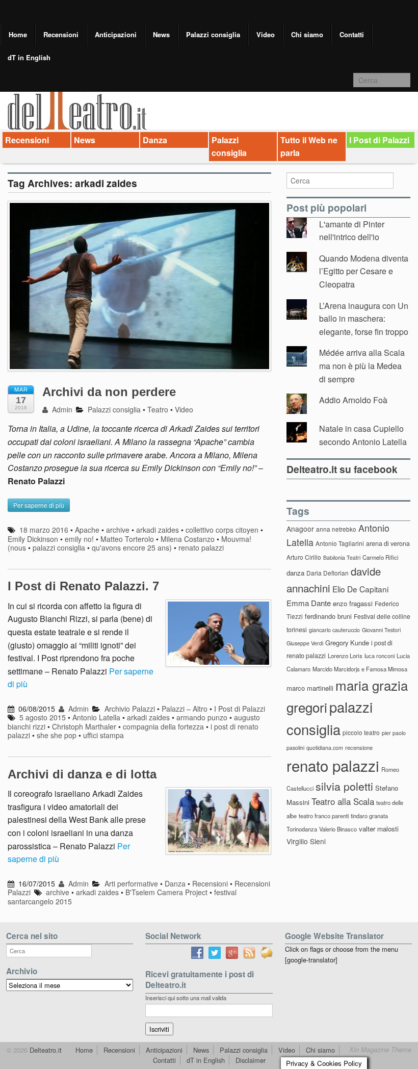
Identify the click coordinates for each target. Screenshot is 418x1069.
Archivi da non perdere (109, 392)
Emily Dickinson (33, 539)
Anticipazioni (116, 34)
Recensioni (61, 34)
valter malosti (379, 828)
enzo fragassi (353, 603)
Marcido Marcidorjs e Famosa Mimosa (359, 669)
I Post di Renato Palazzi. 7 (83, 586)
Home (18, 34)
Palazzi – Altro (184, 708)
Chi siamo (307, 34)
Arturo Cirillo (303, 557)
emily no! (79, 539)
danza (295, 573)
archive (117, 530)
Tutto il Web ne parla (308, 146)
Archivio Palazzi (129, 708)
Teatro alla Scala (342, 801)
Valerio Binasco (338, 829)
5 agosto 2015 (42, 717)
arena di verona (388, 543)
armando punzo (201, 717)
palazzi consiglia (59, 547)
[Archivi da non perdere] (139, 291)
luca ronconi (379, 655)
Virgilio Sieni (306, 841)
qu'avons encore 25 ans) (132, 547)
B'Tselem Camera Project (166, 892)
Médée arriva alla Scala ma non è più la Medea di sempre (362, 365)
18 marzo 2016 (43, 530)
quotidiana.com (324, 747)
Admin (61, 409)
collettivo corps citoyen (222, 530)
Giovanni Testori (381, 630)
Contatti (351, 34)
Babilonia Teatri (341, 557)
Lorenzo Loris (345, 655)
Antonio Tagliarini (340, 543)
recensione (359, 747)
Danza (155, 140)
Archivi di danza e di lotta (82, 774)
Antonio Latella (96, 717)
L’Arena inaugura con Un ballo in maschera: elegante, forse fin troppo (363, 318)
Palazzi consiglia (213, 34)
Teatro (157, 409)
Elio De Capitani (360, 588)
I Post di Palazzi (379, 140)
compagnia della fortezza (163, 726)
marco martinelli (309, 688)
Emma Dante (308, 602)
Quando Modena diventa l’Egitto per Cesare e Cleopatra (363, 271)
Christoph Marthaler (84, 726)
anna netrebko (336, 529)
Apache (87, 530)
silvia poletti (344, 786)
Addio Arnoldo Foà (353, 400)
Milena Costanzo (188, 539)
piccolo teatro (361, 732)
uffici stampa (103, 735)
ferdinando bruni (328, 616)
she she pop (56, 735)
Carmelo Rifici (380, 557)
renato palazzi (201, 547)
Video (265, 34)
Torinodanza (301, 829)
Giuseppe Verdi (304, 643)
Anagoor (300, 529)
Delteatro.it (45, 1050)
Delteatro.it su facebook (342, 469)
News (161, 34)
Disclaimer (251, 1060)
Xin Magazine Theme (380, 1049)
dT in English (29, 57)
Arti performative (131, 883)
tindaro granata (369, 816)
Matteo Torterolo (127, 539)
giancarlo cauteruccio (334, 630)
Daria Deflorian (327, 572)
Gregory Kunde (347, 642)
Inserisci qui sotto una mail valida (185, 998)
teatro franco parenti (324, 816)
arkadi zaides (157, 530)
